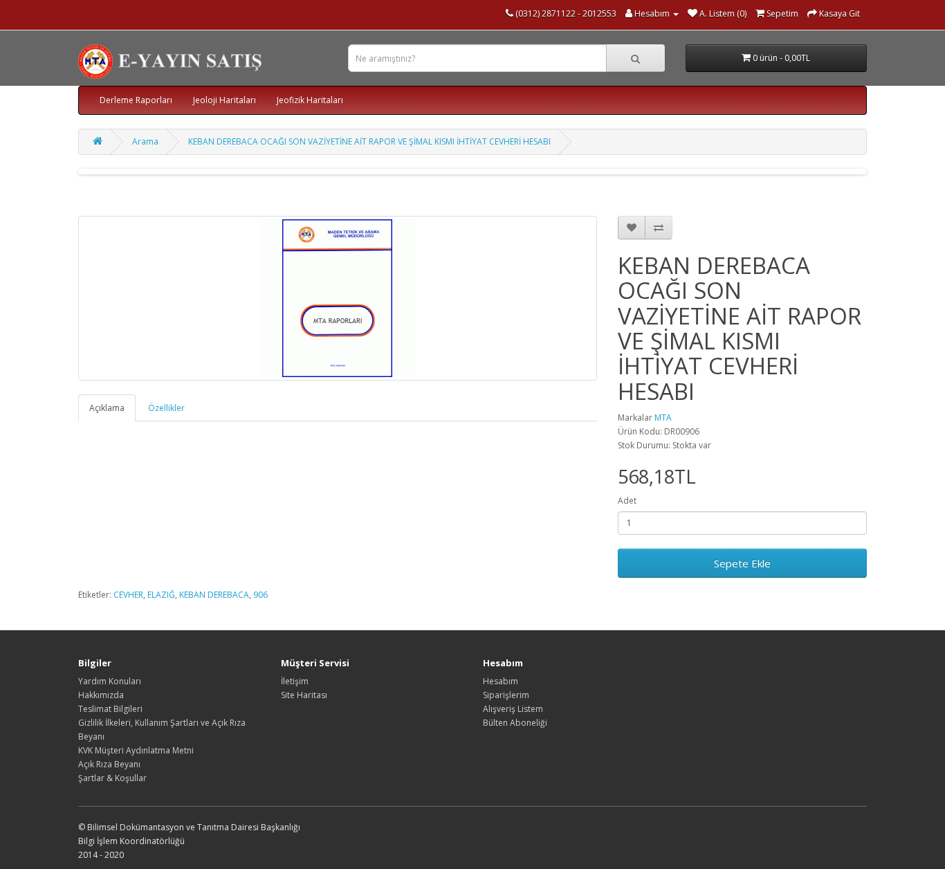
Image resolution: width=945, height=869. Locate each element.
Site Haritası (304, 695)
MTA (663, 417)
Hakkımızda (101, 695)
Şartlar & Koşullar (112, 778)
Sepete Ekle (742, 563)
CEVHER (128, 595)
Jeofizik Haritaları (310, 100)
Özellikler (166, 408)
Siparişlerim (506, 695)
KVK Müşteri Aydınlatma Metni (136, 750)
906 (260, 595)
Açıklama (107, 408)
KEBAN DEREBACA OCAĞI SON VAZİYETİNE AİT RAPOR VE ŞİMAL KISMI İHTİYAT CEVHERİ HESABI (369, 141)
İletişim (295, 681)
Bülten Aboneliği (515, 723)
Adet (627, 500)
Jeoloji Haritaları (224, 100)
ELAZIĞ (161, 595)
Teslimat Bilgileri (110, 709)
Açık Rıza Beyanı (109, 764)
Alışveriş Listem (513, 709)
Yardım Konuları (109, 681)
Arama (145, 141)
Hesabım (500, 681)
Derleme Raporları (136, 100)
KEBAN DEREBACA (214, 595)
